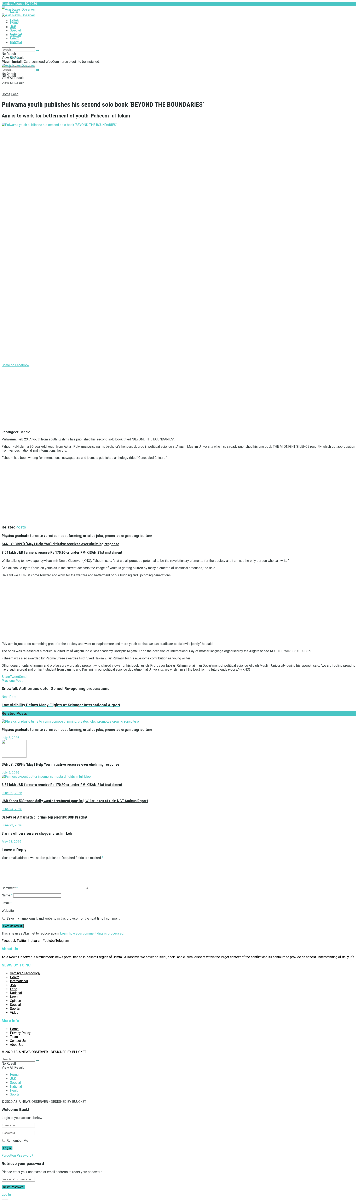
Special (15, 30)
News (14, 997)
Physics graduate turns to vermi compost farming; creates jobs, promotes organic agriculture (77, 535)
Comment (10, 888)
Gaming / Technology (25, 973)
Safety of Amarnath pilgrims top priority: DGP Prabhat (44, 817)
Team (14, 1037)
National (16, 34)
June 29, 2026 (12, 793)
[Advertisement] (126, 398)
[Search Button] (37, 50)
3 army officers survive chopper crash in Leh (37, 833)
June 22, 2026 (12, 825)
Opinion (15, 1001)
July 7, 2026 (10, 773)
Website (8, 911)
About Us (16, 1045)
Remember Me (17, 1141)
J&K (13, 26)
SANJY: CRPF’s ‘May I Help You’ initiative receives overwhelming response (60, 544)
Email (7, 903)
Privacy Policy (20, 1033)
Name (7, 895)
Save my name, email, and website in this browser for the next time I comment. (63, 918)
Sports (15, 42)
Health (14, 38)
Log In (6, 1194)
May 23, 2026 (11, 842)
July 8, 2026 (10, 738)
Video (14, 1013)
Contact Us (18, 1041)
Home (14, 20)
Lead (14, 94)
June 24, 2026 (12, 809)
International (19, 981)
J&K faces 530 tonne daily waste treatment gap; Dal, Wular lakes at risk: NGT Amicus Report (75, 801)
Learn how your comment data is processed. (92, 933)
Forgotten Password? (17, 1155)
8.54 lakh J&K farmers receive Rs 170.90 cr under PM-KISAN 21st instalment (62, 552)
